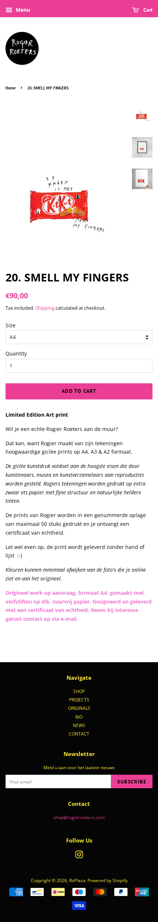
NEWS (79, 725)
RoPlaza (77, 880)
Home (11, 88)
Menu (22, 9)
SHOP (79, 691)
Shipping (44, 308)
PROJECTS (79, 699)
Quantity (16, 353)
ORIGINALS (79, 708)
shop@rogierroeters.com (79, 817)
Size (10, 325)
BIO (79, 717)
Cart (147, 10)
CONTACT (79, 734)
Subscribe (131, 781)
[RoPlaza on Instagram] (79, 856)
